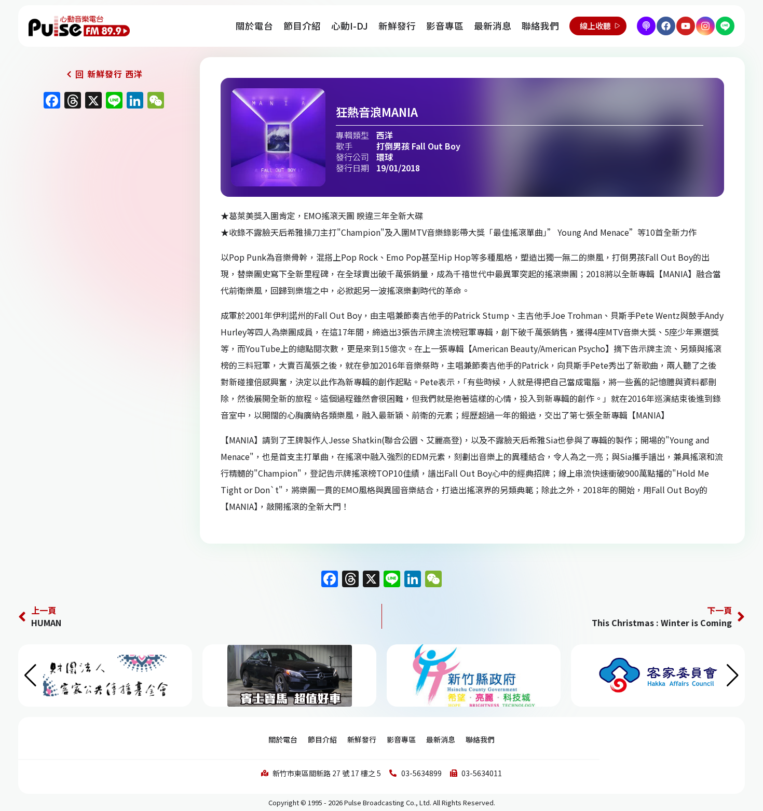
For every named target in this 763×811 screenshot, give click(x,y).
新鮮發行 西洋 (115, 73)
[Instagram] (705, 26)
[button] (733, 675)
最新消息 (492, 25)
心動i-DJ (349, 25)
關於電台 (254, 25)
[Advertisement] (101, 203)
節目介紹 (302, 25)
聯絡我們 (540, 25)
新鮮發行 (397, 25)
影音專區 (445, 25)
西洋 (384, 135)
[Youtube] (685, 26)
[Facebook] (666, 26)
